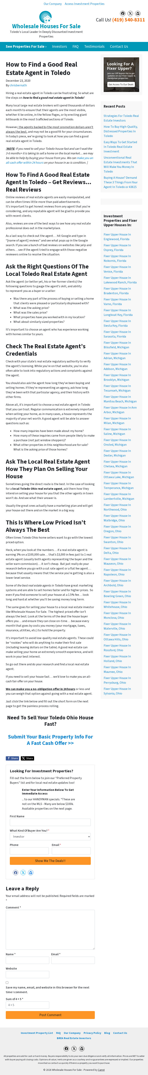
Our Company (53, 4)
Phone (14, 845)
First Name (17, 816)
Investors (59, 46)
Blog (107, 1033)
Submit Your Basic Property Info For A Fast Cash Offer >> (50, 740)
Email (56, 845)
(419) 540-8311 (128, 19)
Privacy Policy (92, 1033)
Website (11, 968)
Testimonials (94, 46)
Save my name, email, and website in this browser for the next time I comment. (47, 989)
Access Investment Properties (84, 4)
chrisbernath (18, 85)
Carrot (101, 1070)
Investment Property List (37, 1033)
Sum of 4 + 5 (14, 999)
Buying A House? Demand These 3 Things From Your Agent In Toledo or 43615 (121, 182)
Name (11, 954)
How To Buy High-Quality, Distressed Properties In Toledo (121, 131)
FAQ (75, 46)
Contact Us (119, 46)
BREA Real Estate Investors (74, 1038)
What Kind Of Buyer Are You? (29, 831)
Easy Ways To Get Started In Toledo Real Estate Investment (120, 147)
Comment (13, 907)
